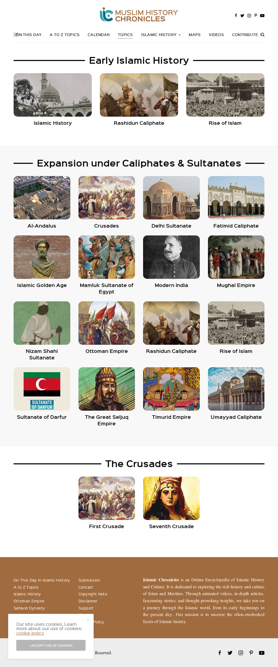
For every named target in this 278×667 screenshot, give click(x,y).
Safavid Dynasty (29, 607)
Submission (89, 579)
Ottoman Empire (29, 600)
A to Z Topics (26, 587)
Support (86, 607)
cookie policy (30, 633)
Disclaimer (87, 600)
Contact (85, 587)
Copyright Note (92, 593)
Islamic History (27, 593)
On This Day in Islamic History (42, 579)
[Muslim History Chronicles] (139, 14)
